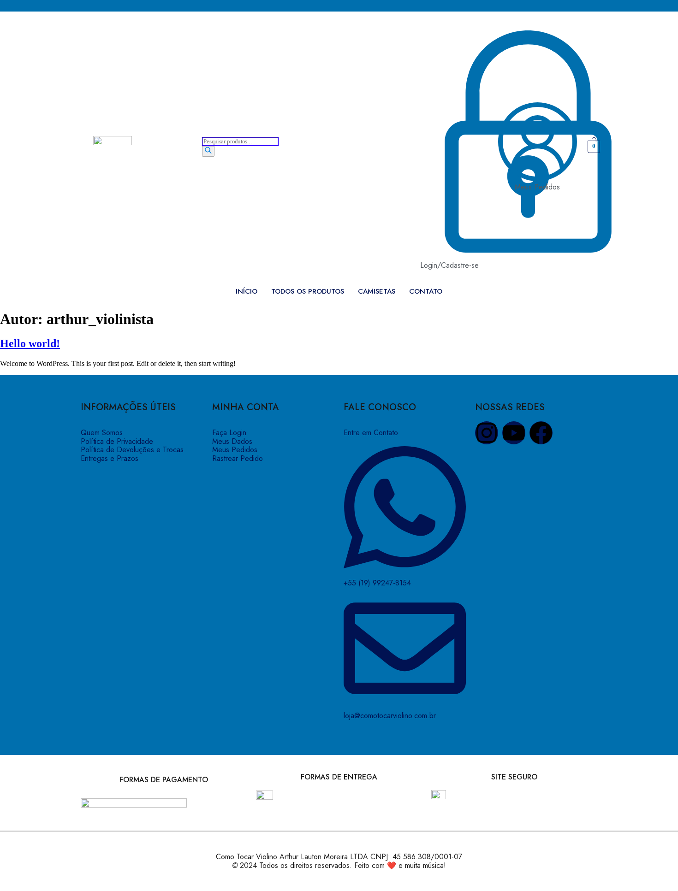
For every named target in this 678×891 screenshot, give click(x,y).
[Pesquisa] (208, 151)
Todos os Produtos (307, 291)
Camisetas (376, 291)
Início (246, 291)
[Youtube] (513, 432)
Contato (425, 291)
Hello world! (30, 343)
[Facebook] (541, 432)
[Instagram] (486, 432)
